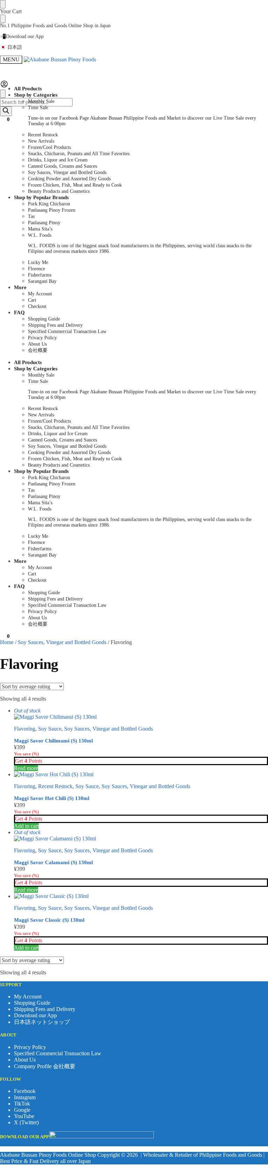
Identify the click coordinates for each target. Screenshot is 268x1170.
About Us (25, 1060)
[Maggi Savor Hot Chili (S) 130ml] (141, 774)
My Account (28, 996)
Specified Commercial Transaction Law (57, 1053)
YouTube (24, 1116)
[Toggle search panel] (3, 94)
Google (22, 1110)
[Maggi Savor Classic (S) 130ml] (141, 896)
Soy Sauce (49, 729)
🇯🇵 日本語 (11, 47)
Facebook (25, 1091)
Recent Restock (55, 786)
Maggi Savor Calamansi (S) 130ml (53, 862)
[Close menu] (3, 4)
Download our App (35, 1015)
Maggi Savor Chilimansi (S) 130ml (53, 740)
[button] (5, 119)
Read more (26, 768)
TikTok (22, 1104)
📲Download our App (22, 36)
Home (7, 642)
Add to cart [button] (26, 826)
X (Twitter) (26, 1122)
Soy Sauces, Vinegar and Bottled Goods (62, 642)
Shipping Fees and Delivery (44, 1009)
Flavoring (24, 729)
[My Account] (4, 86)
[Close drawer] (3, 19)
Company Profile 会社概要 (44, 1066)
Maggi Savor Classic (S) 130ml (49, 920)
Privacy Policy (30, 1047)
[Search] (6, 111)
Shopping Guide (32, 1003)
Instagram (25, 1097)
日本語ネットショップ (42, 1022)
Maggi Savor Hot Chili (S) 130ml (51, 798)
